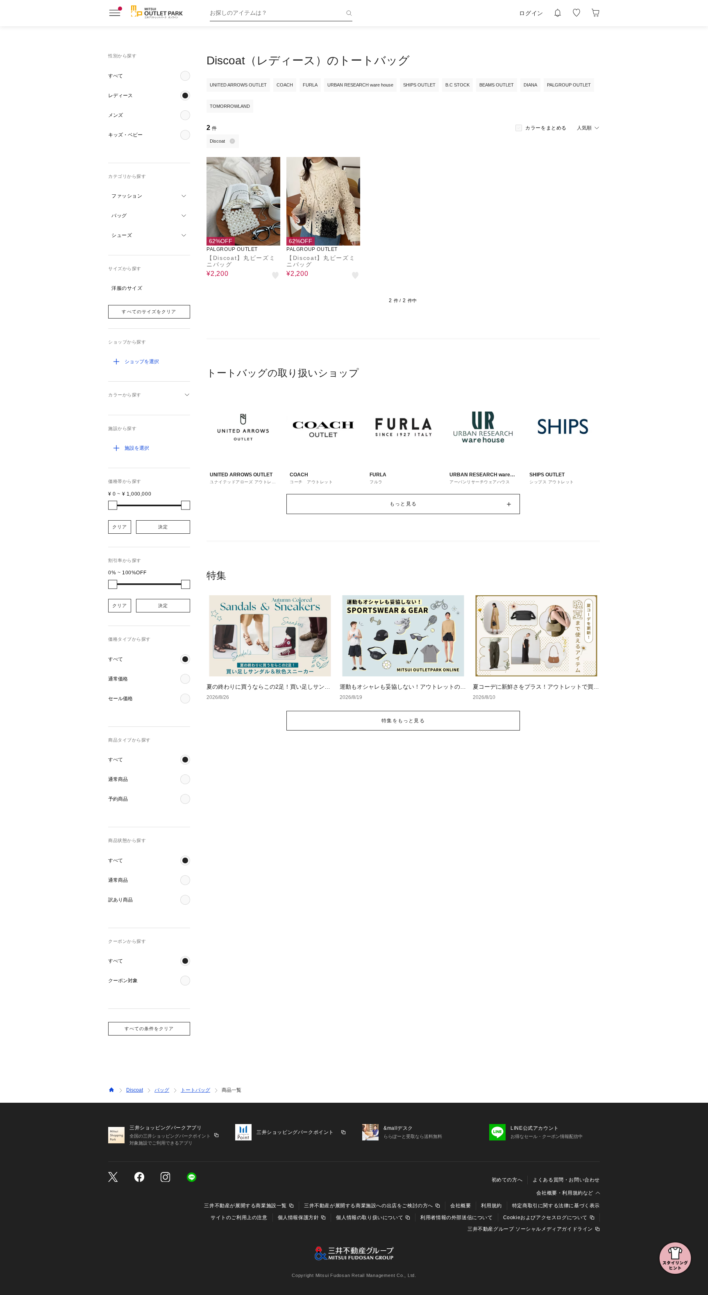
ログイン (531, 13)
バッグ (161, 1090)
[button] (149, 76)
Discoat (134, 1090)
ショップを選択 (142, 361)
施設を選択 (137, 448)
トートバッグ (195, 1090)
